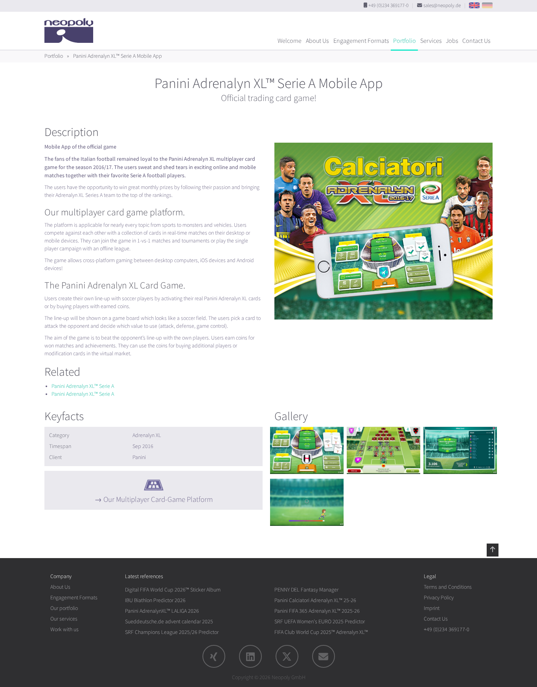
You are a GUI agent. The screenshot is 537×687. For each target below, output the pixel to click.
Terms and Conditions (448, 587)
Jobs (452, 41)
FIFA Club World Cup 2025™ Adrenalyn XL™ (321, 632)
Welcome (290, 41)
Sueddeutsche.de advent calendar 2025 (169, 621)
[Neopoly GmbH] (70, 27)
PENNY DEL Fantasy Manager (306, 589)
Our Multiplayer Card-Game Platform (158, 499)
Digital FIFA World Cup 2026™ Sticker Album (173, 589)
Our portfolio (64, 608)
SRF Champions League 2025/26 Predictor (172, 632)
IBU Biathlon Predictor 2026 (155, 600)
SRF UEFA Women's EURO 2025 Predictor (319, 621)
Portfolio (404, 41)
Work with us (64, 629)
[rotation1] (307, 450)
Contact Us (476, 41)
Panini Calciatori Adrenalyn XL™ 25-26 (315, 600)
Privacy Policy (439, 597)
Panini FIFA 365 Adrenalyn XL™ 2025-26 (317, 611)
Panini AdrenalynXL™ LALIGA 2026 (162, 611)
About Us (317, 41)
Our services (63, 618)
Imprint (432, 608)
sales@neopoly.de (442, 5)
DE (487, 5)
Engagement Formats (361, 41)
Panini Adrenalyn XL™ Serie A (82, 386)
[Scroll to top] (492, 550)
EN (474, 5)
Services (430, 41)
